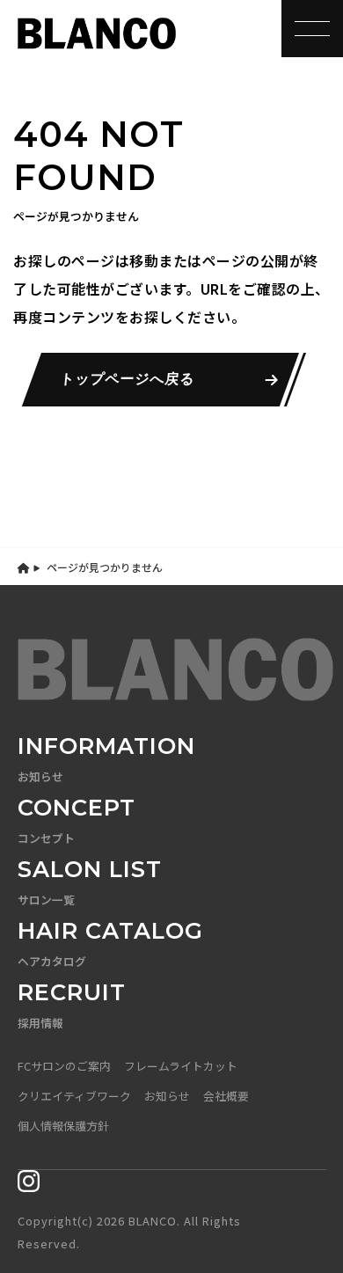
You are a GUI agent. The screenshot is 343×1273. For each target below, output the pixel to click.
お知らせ (167, 1095)
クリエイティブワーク (74, 1095)
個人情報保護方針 (63, 1125)
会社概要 (226, 1095)
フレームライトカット (180, 1065)
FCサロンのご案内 (64, 1065)
